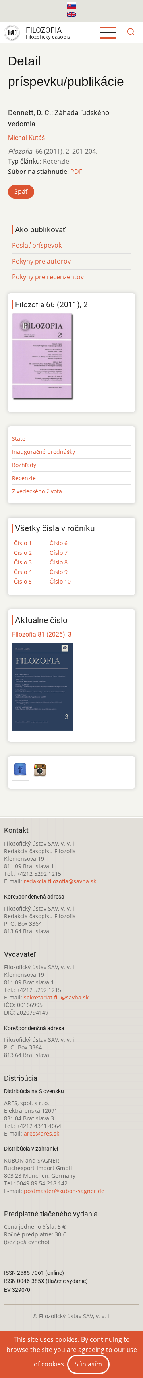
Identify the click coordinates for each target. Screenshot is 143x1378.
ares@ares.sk (41, 1133)
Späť (21, 191)
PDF (76, 171)
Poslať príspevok (37, 245)
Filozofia (44, 30)
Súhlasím (88, 1364)
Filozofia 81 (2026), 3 (42, 634)
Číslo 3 (23, 562)
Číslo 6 (59, 543)
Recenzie (24, 478)
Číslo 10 (60, 581)
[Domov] (12, 33)
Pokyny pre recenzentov (48, 276)
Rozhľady (24, 465)
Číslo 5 (23, 581)
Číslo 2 (23, 552)
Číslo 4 (23, 572)
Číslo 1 (23, 543)
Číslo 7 (59, 552)
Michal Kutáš (26, 138)
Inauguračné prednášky (43, 451)
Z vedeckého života (37, 491)
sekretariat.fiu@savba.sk (56, 997)
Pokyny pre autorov (41, 261)
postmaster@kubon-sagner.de (64, 1191)
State (18, 438)
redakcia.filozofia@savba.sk (60, 881)
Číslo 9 (59, 572)
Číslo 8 (59, 562)
